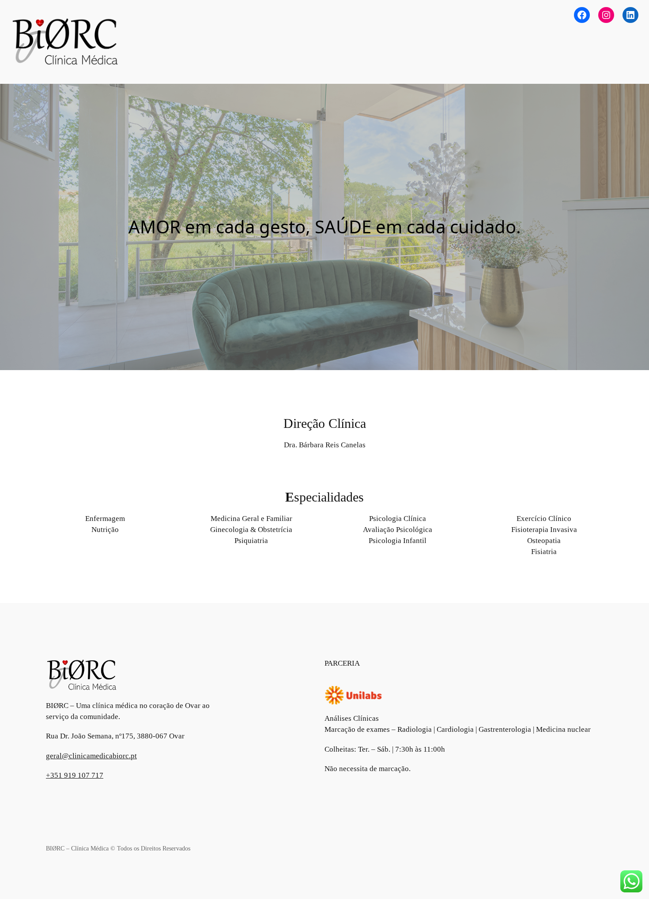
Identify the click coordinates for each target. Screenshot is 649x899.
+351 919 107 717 (74, 775)
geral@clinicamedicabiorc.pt (91, 756)
